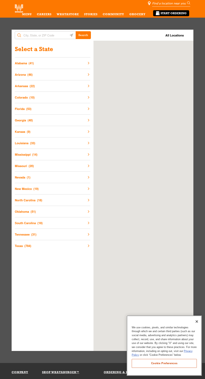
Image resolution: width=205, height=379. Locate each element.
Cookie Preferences (164, 363)
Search (83, 35)
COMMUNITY (113, 14)
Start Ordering (174, 13)
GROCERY (137, 14)
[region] (164, 345)
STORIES (90, 14)
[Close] (196, 321)
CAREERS (44, 14)
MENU (27, 14)
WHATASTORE (68, 14)
